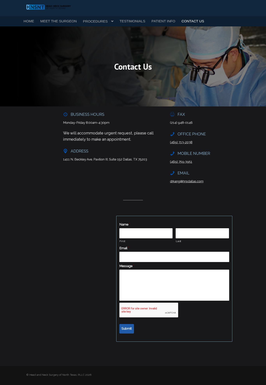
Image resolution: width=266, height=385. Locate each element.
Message (126, 266)
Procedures (95, 21)
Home (29, 21)
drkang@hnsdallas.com (186, 181)
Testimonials (132, 21)
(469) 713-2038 (181, 142)
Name (124, 224)
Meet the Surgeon (58, 21)
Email (124, 248)
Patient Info (163, 21)
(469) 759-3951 (181, 162)
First (122, 241)
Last (178, 241)
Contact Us (192, 21)
